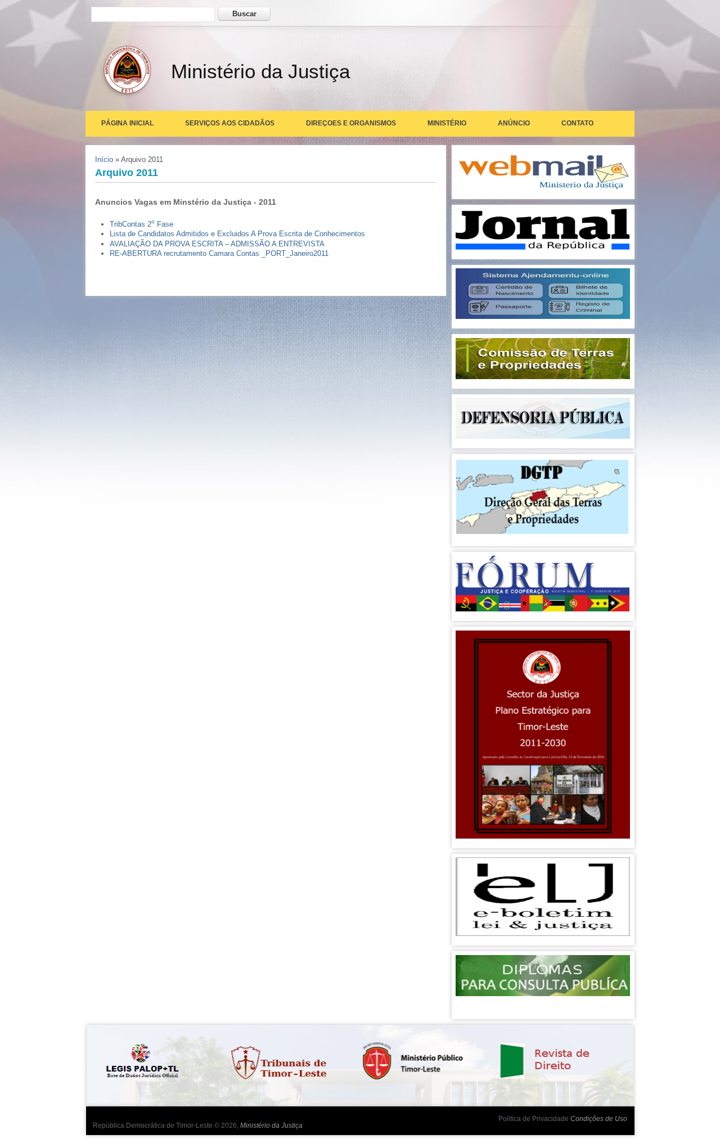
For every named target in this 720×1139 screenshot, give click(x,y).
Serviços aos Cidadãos (229, 123)
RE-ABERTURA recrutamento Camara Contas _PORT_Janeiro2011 (219, 253)
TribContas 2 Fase (141, 224)
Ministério (447, 123)
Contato (577, 123)
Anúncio (514, 123)
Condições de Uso (598, 1119)
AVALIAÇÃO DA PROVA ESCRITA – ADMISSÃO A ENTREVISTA (217, 244)
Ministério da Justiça (271, 1125)
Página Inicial (127, 123)
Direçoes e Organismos (351, 123)
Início (104, 159)
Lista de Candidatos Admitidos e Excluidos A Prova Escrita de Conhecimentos (237, 233)
